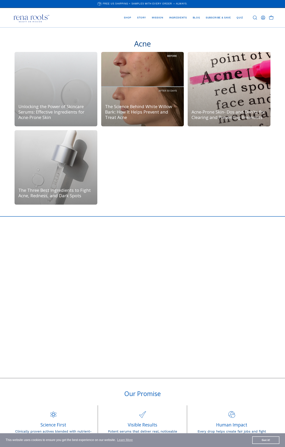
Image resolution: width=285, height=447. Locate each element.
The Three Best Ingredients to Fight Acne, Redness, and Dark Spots (54, 193)
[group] (142, 4)
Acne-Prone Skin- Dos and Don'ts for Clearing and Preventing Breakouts (228, 114)
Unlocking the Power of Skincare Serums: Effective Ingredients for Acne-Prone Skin (51, 111)
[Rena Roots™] (31, 17)
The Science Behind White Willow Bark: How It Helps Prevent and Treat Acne (138, 111)
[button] (255, 18)
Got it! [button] (266, 440)
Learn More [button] (125, 440)
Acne (142, 44)
